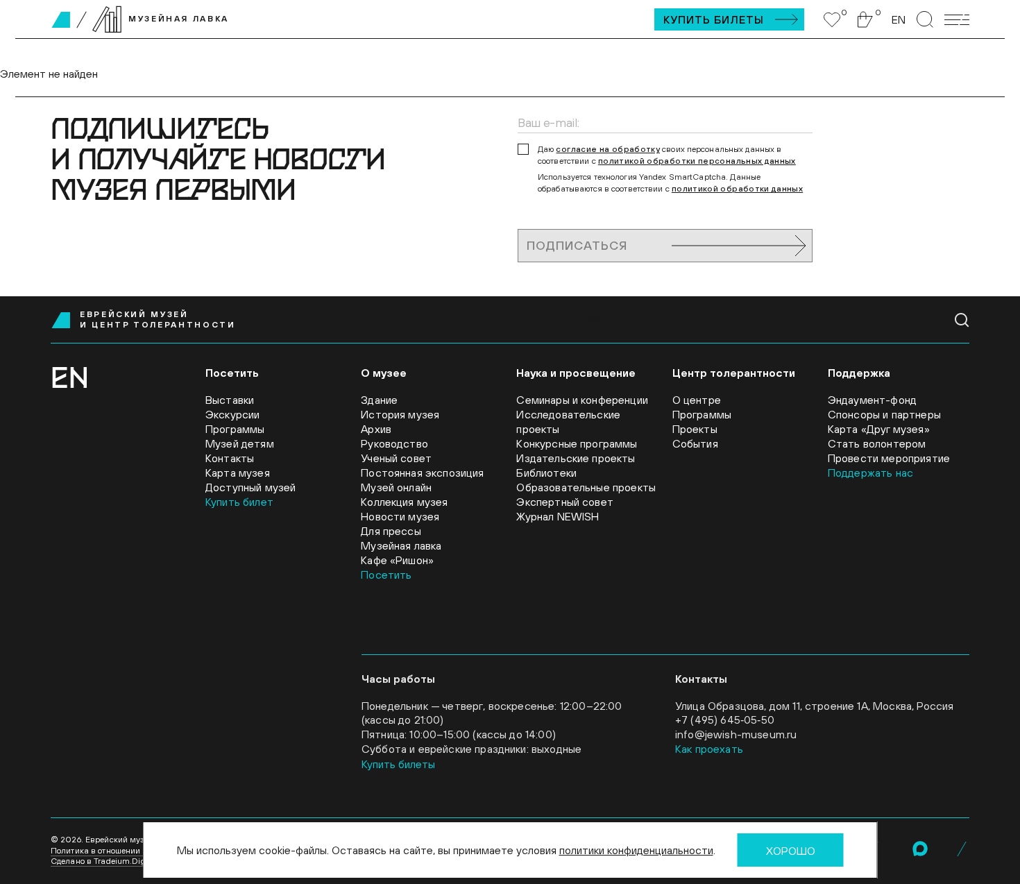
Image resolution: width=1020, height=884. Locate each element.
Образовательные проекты (586, 487)
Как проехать (709, 748)
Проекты (694, 429)
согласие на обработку (608, 149)
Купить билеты (713, 19)
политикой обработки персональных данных (697, 161)
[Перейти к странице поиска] (925, 19)
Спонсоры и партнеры (884, 414)
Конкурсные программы (576, 443)
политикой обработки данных (737, 189)
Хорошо (790, 850)
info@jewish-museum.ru (736, 734)
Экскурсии (232, 414)
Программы (234, 429)
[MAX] (920, 848)
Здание (379, 399)
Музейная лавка (401, 545)
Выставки (229, 399)
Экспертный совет (564, 501)
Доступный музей (250, 487)
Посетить (386, 574)
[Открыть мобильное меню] (956, 20)
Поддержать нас (870, 472)
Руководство (394, 443)
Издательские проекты (575, 458)
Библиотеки (546, 472)
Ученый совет (396, 458)
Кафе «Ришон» (397, 560)
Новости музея (400, 516)
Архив (376, 429)
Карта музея (237, 472)
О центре (696, 399)
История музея (400, 414)
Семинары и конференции (582, 399)
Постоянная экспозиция (422, 472)
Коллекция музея (404, 501)
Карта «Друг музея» (879, 429)
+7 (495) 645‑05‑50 (724, 719)
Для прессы (391, 531)
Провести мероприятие (889, 458)
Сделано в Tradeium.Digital (104, 861)
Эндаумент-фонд (872, 399)
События (695, 443)
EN (899, 19)
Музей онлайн (396, 487)
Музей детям (239, 443)
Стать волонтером (877, 443)
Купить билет (239, 501)
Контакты (229, 458)
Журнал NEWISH (557, 516)
